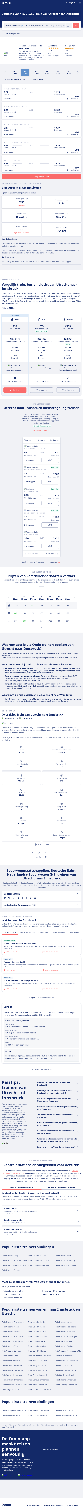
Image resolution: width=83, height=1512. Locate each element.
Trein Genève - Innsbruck (38, 1380)
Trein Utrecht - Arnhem (37, 1346)
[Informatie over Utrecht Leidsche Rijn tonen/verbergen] (78, 1221)
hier (59, 562)
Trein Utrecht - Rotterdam (38, 1265)
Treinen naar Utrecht (50, 1294)
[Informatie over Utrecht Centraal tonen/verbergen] (78, 1211)
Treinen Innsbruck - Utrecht (14, 1291)
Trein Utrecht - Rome (36, 1327)
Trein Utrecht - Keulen (37, 1255)
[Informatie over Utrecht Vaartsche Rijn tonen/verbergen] (78, 1231)
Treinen (13, 1425)
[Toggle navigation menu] (80, 3)
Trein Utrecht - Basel (10, 1356)
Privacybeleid (72, 1505)
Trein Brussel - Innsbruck (12, 1365)
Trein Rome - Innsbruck (37, 1360)
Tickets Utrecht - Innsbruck (14, 1294)
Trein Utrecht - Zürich (10, 1346)
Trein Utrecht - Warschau (38, 1260)
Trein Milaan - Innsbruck (12, 1360)
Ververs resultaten (40, 430)
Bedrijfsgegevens (33, 1505)
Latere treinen (51, 554)
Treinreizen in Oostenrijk (28, 1425)
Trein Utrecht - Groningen (65, 1265)
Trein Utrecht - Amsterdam (13, 1322)
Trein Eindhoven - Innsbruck (66, 1370)
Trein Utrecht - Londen (64, 1322)
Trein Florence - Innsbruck (12, 1370)
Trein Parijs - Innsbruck (64, 1356)
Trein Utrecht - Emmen (11, 1270)
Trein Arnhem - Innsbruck (12, 1380)
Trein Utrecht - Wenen (37, 1341)
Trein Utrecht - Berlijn (37, 1331)
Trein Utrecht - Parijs (10, 1255)
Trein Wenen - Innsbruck (12, 1375)
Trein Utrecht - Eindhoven (12, 1341)
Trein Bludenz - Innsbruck (38, 1410)
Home (4, 1425)
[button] (50, 25)
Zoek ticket (21, 205)
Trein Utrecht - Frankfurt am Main (15, 1260)
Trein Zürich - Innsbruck (64, 1375)
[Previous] (8, 597)
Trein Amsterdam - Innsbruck (40, 1356)
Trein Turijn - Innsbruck (11, 1389)
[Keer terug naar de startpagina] (6, 3)
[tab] (15, 79)
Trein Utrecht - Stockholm (12, 1336)
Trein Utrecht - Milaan (10, 1327)
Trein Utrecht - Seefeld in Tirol (14, 1265)
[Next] (77, 72)
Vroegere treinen (33, 554)
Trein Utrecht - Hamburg (65, 1260)
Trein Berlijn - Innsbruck (38, 1365)
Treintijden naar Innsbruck (52, 1425)
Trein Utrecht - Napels (37, 1351)
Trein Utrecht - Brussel (11, 1331)
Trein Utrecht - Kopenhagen (66, 1336)
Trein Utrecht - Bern (63, 1255)
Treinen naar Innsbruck (12, 1298)
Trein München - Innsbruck (66, 1365)
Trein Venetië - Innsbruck (38, 1370)
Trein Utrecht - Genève (64, 1346)
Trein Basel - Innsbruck (37, 1384)
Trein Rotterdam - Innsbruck (66, 1360)
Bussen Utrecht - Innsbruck (53, 1291)
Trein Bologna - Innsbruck (65, 1380)
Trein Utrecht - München (65, 1331)
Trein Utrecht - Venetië (37, 1336)
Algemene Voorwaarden (54, 1505)
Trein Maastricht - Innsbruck (39, 1389)
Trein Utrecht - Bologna (11, 1351)
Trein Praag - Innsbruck (37, 1375)
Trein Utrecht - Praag (63, 1341)
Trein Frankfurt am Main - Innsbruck (16, 1384)
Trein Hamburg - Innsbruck (66, 1384)
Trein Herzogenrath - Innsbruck (15, 1410)
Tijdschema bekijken (21, 233)
